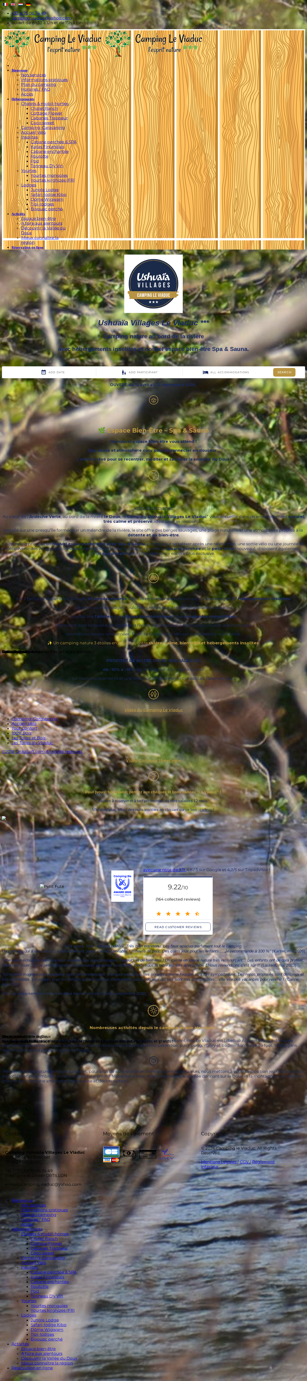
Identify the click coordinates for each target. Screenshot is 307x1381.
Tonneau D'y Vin (47, 165)
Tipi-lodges (42, 204)
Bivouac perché (47, 208)
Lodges (28, 185)
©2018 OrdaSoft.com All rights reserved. (42, 751)
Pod (35, 161)
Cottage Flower (46, 113)
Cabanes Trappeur (49, 118)
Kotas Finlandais (47, 146)
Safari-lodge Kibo (48, 194)
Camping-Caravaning (43, 127)
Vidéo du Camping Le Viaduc (153, 710)
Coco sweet (42, 122)
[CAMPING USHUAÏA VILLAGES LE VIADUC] (14, 818)
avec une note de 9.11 (164, 869)
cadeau (206, 810)
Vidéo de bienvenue (153, 508)
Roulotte (39, 156)
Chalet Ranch (44, 108)
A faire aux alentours (41, 223)
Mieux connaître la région (47, 1363)
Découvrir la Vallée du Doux (49, 1358)
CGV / (245, 1161)
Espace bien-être (38, 218)
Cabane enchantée (50, 151)
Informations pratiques (44, 79)
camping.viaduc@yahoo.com (42, 18)
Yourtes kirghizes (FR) (53, 180)
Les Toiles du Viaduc (32, 742)
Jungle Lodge (45, 189)
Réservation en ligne (27, 247)
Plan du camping (38, 84)
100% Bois (21, 733)
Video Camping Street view (153, 760)
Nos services (33, 74)
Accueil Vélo (33, 132)
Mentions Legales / (220, 1161)
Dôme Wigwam (47, 199)
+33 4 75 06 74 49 (29, 13)
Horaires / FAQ (35, 89)
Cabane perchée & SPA (54, 141)
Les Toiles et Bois (29, 737)
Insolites (29, 137)
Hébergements (23, 99)
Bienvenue (20, 70)
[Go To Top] (2, 1376)
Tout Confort (24, 728)
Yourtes (28, 170)
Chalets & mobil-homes (45, 103)
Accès (27, 94)
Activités (18, 214)
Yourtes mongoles (49, 175)
